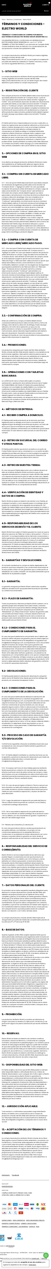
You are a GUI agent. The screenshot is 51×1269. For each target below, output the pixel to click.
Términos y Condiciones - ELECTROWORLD (15, 1227)
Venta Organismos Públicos (35, 1220)
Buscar (46, 11)
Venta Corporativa (19, 1220)
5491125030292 (7, 1186)
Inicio (3, 19)
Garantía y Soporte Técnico (11, 1223)
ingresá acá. (35, 1258)
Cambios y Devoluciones (29, 1223)
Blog (37, 1227)
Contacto (32, 1227)
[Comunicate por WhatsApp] (46, 1255)
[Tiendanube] (7, 1247)
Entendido (32, 1265)
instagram (6, 1175)
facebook (15, 1175)
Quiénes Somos (7, 1220)
